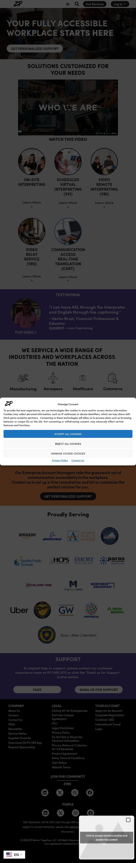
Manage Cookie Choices (68, 453)
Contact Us (77, 460)
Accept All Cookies (68, 434)
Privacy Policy (60, 460)
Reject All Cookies (68, 443)
